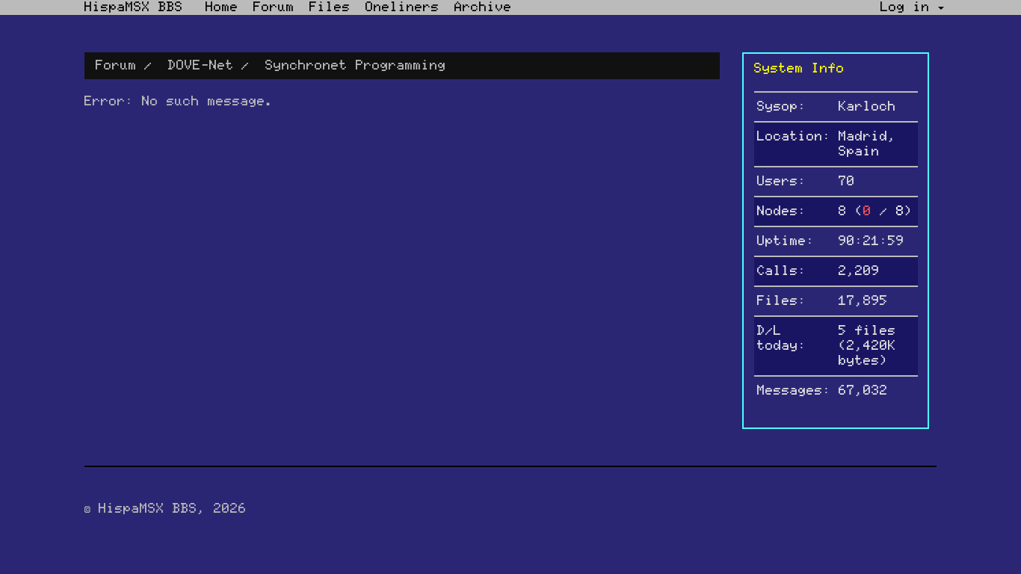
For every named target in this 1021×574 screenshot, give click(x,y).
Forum (273, 7)
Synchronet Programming (355, 66)
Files (330, 7)
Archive (483, 7)
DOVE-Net (201, 66)
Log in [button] (909, 7)
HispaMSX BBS (133, 7)
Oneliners (402, 7)
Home (222, 7)
